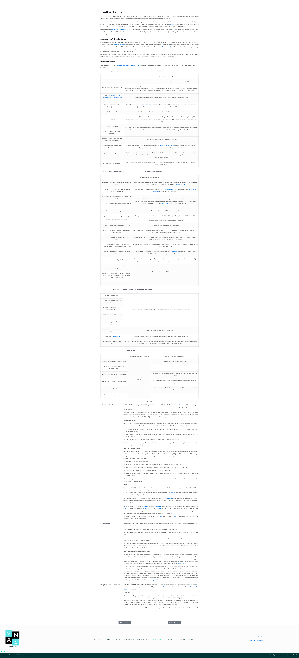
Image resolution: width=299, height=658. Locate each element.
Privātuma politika (128, 639)
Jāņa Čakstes (169, 189)
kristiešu (138, 488)
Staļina (164, 47)
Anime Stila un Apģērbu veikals (258, 637)
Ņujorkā (143, 598)
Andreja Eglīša (164, 203)
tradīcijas (174, 516)
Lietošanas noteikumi (143, 639)
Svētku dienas (156, 639)
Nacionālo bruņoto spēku (167, 145)
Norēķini (117, 639)
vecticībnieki (122, 29)
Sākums (190, 639)
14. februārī (143, 407)
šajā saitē (181, 563)
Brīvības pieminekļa (179, 184)
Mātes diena (166, 587)
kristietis (169, 498)
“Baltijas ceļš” (175, 251)
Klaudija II (174, 490)
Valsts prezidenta (151, 148)
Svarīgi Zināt (181, 639)
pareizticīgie (115, 29)
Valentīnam (132, 490)
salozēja (158, 508)
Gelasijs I (189, 511)
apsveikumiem (167, 407)
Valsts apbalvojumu (145, 105)
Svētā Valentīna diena (108, 405)
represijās (169, 47)
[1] (161, 494)
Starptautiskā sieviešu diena (110, 585)
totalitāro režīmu (119, 44)
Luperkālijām (158, 506)
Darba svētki (111, 95)
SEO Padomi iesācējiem (256, 640)
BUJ (95, 639)
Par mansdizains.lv (169, 639)
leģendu (172, 492)
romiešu (146, 506)
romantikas (159, 516)
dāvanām (176, 407)
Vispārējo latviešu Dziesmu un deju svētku (129, 65)
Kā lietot (101, 639)
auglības (145, 508)
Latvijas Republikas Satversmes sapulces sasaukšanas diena (112, 98)
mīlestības (181, 405)
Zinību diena (116, 336)
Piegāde (109, 639)
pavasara (126, 508)
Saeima (172, 24)
